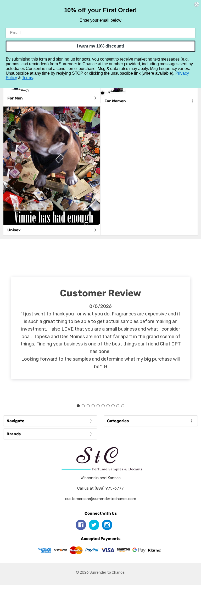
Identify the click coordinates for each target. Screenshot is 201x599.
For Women (115, 101)
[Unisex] (51, 166)
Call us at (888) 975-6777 (100, 488)
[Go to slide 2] (83, 405)
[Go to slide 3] (88, 405)
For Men (15, 98)
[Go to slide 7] (107, 405)
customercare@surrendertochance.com (100, 498)
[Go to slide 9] (117, 405)
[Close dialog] (196, 4)
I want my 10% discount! (100, 46)
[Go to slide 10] (122, 405)
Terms (27, 77)
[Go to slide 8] (112, 405)
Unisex (14, 230)
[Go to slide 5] (98, 405)
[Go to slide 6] (102, 405)
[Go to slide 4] (93, 405)
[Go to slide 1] (78, 405)
